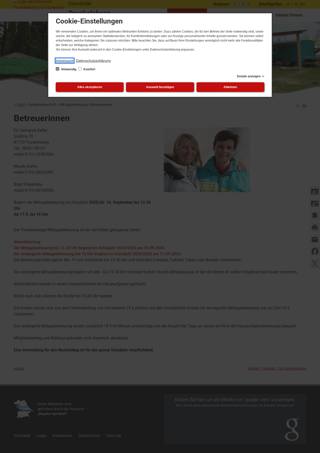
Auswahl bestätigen (160, 87)
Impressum (65, 61)
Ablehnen (230, 87)
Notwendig (68, 69)
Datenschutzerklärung (93, 61)
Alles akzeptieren (89, 87)
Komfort (89, 69)
